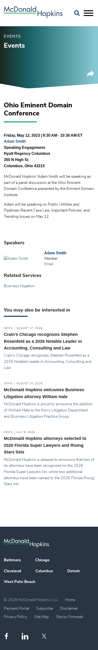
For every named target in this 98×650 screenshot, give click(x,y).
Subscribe (44, 608)
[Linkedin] (25, 636)
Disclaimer (69, 608)
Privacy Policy (15, 617)
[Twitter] (45, 636)
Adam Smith (15, 141)
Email (48, 264)
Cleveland (12, 571)
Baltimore (12, 560)
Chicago (42, 560)
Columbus (44, 571)
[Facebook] (6, 636)
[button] (90, 75)
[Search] (77, 13)
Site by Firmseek (69, 617)
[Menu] (88, 13)
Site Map (41, 617)
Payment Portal (16, 608)
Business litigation (19, 286)
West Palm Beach (19, 582)
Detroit (73, 571)
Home (70, 600)
